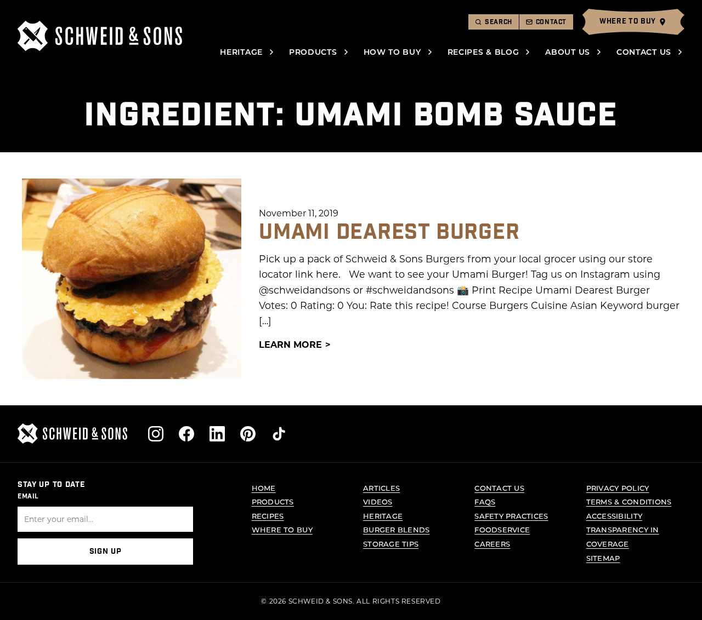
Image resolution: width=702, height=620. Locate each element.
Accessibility (614, 515)
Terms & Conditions (629, 501)
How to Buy (392, 52)
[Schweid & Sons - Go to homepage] (100, 36)
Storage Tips (390, 543)
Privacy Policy (617, 487)
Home (264, 487)
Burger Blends (396, 529)
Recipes (268, 515)
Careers (492, 543)
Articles (381, 487)
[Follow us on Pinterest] (248, 434)
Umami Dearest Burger (389, 232)
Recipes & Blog (483, 52)
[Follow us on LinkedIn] (217, 434)
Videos (378, 501)
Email (28, 496)
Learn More (290, 344)
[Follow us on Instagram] (156, 434)
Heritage (241, 52)
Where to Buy (282, 529)
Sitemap (603, 557)
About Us (567, 52)
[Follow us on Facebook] (186, 434)
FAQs (484, 501)
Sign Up (105, 551)
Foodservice (502, 529)
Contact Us (643, 52)
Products (313, 52)
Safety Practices (511, 515)
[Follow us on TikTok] (279, 434)
